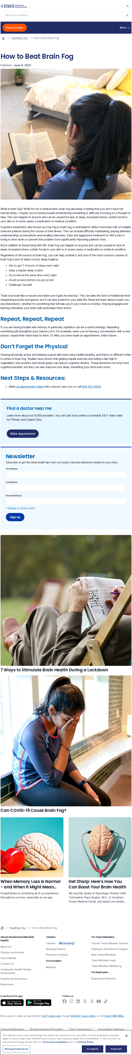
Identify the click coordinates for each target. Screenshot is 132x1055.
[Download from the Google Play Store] (38, 1002)
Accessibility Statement (111, 1029)
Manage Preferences (16, 1048)
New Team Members (103, 954)
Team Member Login (103, 960)
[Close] (126, 1036)
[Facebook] (64, 1001)
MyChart (75, 1015)
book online (88, 1015)
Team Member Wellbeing (106, 965)
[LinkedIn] (78, 1001)
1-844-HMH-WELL (114, 1015)
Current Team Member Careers (109, 943)
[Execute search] (128, 15)
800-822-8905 (91, 386)
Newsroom (7, 984)
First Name (12, 468)
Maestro (51, 967)
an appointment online (30, 386)
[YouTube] (99, 1001)
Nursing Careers (56, 948)
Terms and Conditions (55, 1042)
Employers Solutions (103, 978)
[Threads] (85, 1001)
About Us (6, 946)
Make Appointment (22, 433)
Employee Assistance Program (109, 948)
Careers (51, 943)
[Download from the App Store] (12, 1002)
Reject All (116, 1048)
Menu (123, 27)
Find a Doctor (14, 27)
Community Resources (14, 978)
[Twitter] (92, 1001)
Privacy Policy (86, 1042)
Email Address (14, 495)
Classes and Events (12, 952)
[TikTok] (106, 1001)
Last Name (11, 482)
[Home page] (3, 38)
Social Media (8, 958)
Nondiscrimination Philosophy (46, 1029)
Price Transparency (80, 1029)
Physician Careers (57, 954)
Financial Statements (12, 1029)
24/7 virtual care (51, 1015)
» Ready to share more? (20, 508)
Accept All (92, 1048)
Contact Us (7, 963)
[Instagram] (71, 1001)
